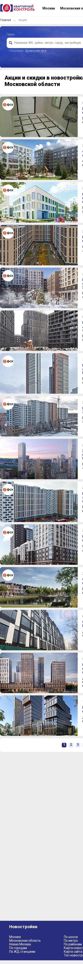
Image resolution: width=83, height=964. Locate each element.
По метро (71, 940)
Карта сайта (73, 951)
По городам (18, 948)
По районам (73, 944)
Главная (5, 20)
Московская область (25, 940)
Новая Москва (20, 944)
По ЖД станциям (22, 951)
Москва (15, 937)
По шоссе (71, 937)
